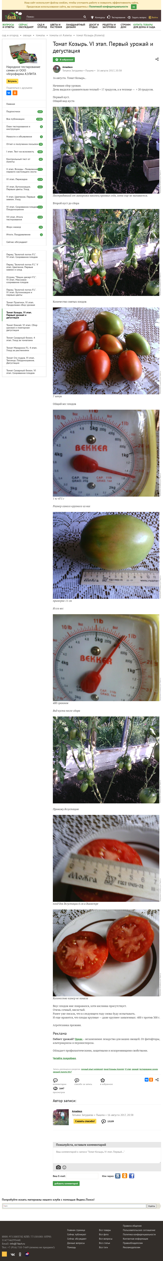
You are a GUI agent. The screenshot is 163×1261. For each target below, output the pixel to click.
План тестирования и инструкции (22, 127)
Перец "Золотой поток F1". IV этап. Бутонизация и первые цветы (21, 292)
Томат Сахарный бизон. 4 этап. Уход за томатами (20, 338)
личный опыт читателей (92, 1069)
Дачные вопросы (76, 1243)
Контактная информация (135, 1238)
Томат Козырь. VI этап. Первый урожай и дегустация (19, 315)
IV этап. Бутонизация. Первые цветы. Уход (22, 187)
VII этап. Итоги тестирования (22, 218)
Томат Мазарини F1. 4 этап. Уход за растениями (21, 349)
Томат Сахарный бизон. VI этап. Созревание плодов (21, 371)
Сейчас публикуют (76, 1234)
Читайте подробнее (64, 1058)
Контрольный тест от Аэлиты (22, 160)
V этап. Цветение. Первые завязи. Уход (22, 198)
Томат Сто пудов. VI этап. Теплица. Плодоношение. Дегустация (20, 360)
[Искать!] (85, 17)
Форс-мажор (22, 227)
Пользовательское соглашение (139, 1230)
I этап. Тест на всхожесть (22, 151)
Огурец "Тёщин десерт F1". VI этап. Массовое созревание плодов (21, 279)
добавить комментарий (66, 1183)
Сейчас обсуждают (16, 242)
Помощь (71, 1247)
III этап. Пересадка (22, 179)
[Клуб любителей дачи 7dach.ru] (13, 15)
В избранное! (66, 59)
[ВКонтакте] (8, 92)
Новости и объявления (22, 136)
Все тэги (103, 1247)
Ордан (79, 1039)
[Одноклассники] (15, 92)
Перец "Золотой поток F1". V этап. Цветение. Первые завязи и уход (22, 267)
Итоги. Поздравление (22, 234)
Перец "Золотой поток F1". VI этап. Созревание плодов (22, 255)
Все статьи (104, 1243)
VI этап (128, 1069)
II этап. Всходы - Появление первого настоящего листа (22, 170)
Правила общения (132, 1225)
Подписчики (22, 111)
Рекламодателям (131, 1247)
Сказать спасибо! (85, 1121)
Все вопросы (105, 1238)
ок (134, 6)
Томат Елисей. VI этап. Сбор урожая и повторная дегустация (21, 327)
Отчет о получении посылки (22, 144)
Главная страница (76, 1230)
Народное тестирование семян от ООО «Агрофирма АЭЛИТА (23, 70)
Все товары (105, 1230)
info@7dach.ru (17, 1243)
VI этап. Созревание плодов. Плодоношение (22, 208)
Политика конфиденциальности (139, 1234)
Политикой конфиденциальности (108, 6)
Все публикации (22, 119)
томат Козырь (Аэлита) (114, 1069)
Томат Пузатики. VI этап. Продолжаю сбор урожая (20, 303)
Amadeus (67, 67)
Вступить (12, 81)
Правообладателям (133, 1243)
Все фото (104, 1234)
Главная (10, 104)
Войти (155, 17)
